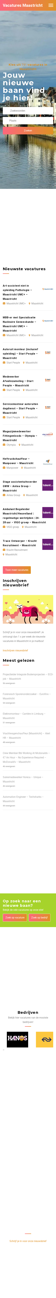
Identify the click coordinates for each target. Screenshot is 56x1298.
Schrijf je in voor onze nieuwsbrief (28, 1241)
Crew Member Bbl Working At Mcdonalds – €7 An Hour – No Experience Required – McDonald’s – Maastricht (26, 757)
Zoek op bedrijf (39, 917)
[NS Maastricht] (42, 1039)
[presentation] (3, 1049)
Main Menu (51, 5)
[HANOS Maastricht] (13, 1039)
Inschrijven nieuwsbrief (15, 650)
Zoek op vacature (14, 917)
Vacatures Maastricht (23, 5)
